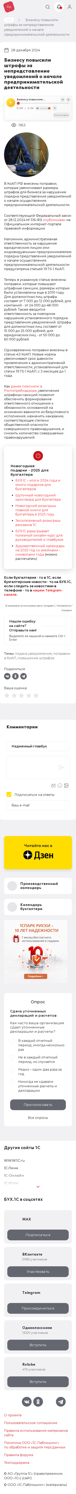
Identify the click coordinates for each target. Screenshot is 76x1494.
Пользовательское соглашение (30, 1423)
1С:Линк (11, 1168)
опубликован (54, 220)
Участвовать (38, 1272)
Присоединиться (38, 1308)
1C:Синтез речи (61, 115)
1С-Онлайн (14, 1175)
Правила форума (18, 1455)
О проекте (13, 1415)
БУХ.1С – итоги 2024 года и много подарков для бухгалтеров (37, 485)
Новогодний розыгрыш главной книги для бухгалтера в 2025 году (35, 510)
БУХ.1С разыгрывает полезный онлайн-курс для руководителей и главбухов (39, 535)
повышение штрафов (36, 658)
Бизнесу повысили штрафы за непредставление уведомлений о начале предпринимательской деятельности (43, 99)
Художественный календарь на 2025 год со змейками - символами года (40, 550)
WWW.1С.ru (14, 1160)
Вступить (38, 1345)
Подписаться (38, 1235)
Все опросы (38, 1118)
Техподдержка (16, 1463)
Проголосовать (38, 1105)
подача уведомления (33, 654)
